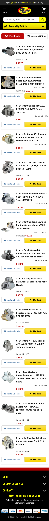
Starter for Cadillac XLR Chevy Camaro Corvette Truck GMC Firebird (31, 441)
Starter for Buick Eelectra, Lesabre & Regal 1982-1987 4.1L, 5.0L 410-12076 (31, 312)
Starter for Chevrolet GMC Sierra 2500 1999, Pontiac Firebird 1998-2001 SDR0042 (30, 80)
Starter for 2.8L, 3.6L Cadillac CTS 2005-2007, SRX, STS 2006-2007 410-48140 (32, 165)
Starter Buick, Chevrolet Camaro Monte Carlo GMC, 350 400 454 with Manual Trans (30, 253)
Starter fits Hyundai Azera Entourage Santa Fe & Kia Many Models (31, 281)
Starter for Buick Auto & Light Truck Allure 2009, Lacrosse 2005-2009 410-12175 (30, 49)
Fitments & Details (12, 68)
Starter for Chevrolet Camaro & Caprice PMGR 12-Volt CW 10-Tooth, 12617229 (31, 196)
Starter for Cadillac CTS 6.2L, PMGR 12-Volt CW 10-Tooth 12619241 (30, 108)
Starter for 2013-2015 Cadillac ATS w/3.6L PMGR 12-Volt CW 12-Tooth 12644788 (30, 343)
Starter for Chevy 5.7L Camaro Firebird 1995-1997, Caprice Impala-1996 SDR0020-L (31, 137)
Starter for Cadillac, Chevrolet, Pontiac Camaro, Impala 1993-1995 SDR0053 (31, 225)
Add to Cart (35, 68)
